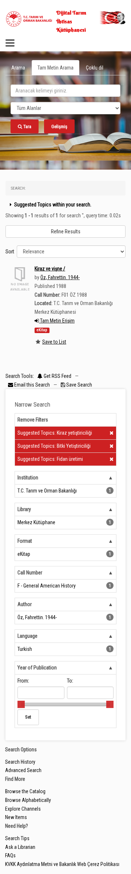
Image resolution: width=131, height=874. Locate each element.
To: (70, 681)
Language (27, 636)
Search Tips (17, 838)
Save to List (54, 342)
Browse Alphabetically (28, 800)
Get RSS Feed (57, 376)
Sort (9, 251)
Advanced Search (23, 770)
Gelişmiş (59, 126)
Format (24, 541)
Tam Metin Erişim (57, 321)
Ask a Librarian (20, 847)
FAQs (10, 855)
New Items (16, 817)
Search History (20, 762)
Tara (26, 126)
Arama (18, 68)
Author (24, 604)
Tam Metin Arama (55, 68)
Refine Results (65, 231)
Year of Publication (37, 668)
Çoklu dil (94, 68)
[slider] (21, 704)
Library (24, 509)
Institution (27, 477)
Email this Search (32, 385)
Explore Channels (23, 809)
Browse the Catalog (25, 791)
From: (23, 681)
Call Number (29, 573)
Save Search (78, 385)
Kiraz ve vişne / (50, 269)
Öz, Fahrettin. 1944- (60, 277)
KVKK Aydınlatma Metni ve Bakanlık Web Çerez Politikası (62, 864)
